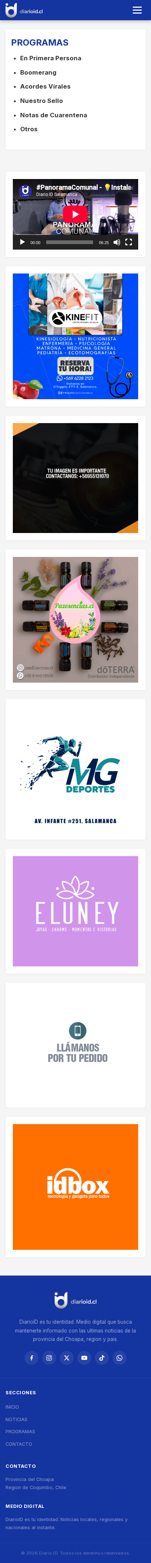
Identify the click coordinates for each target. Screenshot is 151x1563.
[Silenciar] (117, 242)
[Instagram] (49, 1358)
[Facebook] (31, 1358)
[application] (75, 214)
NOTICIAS (16, 1419)
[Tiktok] (102, 1358)
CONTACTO (18, 1444)
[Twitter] (67, 1358)
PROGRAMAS (20, 1431)
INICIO (12, 1407)
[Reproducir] (22, 242)
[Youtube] (84, 1358)
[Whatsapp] (119, 1358)
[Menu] (137, 10)
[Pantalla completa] (128, 242)
